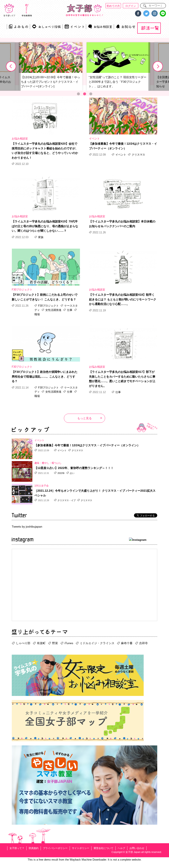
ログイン (130, 5)
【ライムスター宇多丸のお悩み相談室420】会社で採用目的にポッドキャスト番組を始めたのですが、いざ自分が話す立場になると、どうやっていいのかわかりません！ (45, 150)
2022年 (61, 473)
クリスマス (138, 154)
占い (71, 473)
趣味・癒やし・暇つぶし (48, 463)
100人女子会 (41, 485)
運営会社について (103, 848)
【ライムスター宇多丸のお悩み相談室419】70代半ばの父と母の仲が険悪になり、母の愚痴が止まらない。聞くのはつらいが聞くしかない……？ (45, 226)
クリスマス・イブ (66, 500)
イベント (94, 138)
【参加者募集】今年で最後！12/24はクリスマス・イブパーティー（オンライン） (123, 146)
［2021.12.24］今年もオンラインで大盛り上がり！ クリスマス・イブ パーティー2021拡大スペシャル (95, 493)
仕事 (69, 310)
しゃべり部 (23, 643)
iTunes (69, 643)
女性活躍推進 (53, 310)
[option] (50, 66)
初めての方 (113, 5)
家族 (40, 237)
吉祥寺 (143, 643)
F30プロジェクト (22, 289)
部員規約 (34, 848)
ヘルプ (121, 848)
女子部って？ (16, 848)
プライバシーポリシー (55, 848)
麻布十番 (127, 643)
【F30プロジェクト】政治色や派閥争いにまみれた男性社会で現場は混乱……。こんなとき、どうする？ (44, 376)
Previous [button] (11, 66)
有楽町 (41, 643)
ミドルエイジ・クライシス (97, 643)
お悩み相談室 (20, 138)
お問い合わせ (136, 848)
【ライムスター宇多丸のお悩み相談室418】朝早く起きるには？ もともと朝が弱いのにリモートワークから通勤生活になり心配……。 (122, 299)
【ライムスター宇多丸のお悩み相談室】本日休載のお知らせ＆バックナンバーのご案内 (122, 224)
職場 (37, 314)
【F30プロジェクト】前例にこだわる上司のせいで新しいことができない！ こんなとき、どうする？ (44, 297)
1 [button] (78, 94)
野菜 (55, 643)
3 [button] (91, 94)
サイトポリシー (80, 848)
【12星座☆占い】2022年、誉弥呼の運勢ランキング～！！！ (74, 468)
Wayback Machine (81, 859)
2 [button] (84, 94)
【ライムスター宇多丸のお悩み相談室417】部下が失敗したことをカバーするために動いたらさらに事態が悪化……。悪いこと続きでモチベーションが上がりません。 (122, 378)
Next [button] (158, 66)
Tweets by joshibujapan (27, 526)
